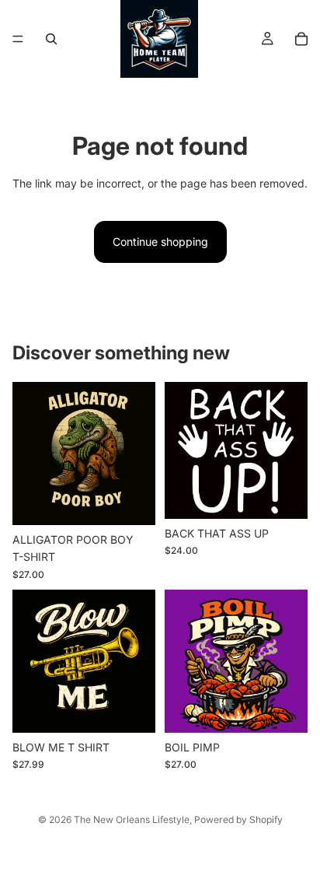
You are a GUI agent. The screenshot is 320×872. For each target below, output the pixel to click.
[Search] (51, 39)
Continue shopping (160, 241)
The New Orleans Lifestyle (132, 819)
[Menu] (18, 39)
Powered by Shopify (238, 819)
